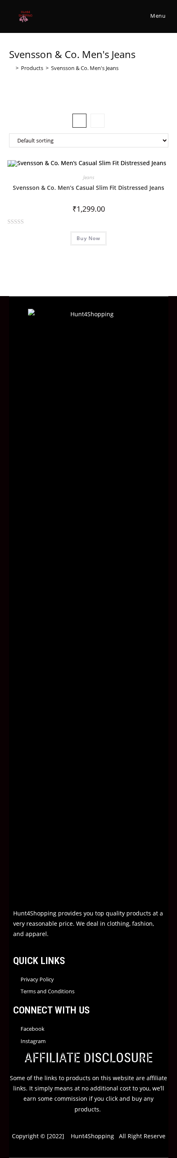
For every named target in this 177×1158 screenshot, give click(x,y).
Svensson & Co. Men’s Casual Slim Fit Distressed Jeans (88, 187)
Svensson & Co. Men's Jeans (85, 68)
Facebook (32, 1028)
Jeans (88, 177)
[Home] (11, 68)
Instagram (33, 1041)
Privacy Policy (37, 979)
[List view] (98, 121)
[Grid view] (79, 121)
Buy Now (88, 238)
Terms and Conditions (48, 991)
